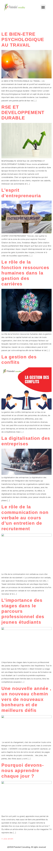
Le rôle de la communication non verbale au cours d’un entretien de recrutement (25, 517)
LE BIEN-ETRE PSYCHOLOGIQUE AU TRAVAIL (22, 40)
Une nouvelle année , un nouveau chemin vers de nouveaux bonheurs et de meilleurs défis (26, 699)
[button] (43, 7)
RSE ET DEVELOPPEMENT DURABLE (23, 113)
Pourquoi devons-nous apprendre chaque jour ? (22, 771)
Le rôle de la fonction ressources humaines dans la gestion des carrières (25, 272)
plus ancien (7, 839)
